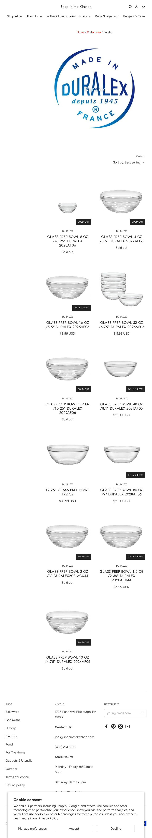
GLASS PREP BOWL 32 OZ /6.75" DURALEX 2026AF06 (121, 324)
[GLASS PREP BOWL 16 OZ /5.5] (67, 287)
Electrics (12, 736)
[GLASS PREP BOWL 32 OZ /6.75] (121, 287)
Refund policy (15, 785)
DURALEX (67, 231)
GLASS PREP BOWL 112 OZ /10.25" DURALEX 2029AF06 (67, 408)
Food (9, 744)
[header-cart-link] (141, 7)
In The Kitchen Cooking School (67, 16)
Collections (94, 32)
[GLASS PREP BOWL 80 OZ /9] (121, 454)
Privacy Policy (48, 818)
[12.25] (67, 454)
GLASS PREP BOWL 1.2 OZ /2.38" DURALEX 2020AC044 (121, 576)
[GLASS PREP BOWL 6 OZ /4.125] (67, 201)
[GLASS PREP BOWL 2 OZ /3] (67, 536)
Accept (74, 828)
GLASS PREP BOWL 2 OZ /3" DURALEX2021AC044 (67, 573)
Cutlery (11, 728)
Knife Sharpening (106, 16)
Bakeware (12, 712)
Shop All (13, 16)
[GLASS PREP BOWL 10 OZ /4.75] (67, 621)
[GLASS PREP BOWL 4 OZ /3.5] (121, 201)
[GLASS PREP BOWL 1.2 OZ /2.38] (121, 536)
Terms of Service (17, 777)
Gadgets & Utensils (19, 760)
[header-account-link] (135, 7)
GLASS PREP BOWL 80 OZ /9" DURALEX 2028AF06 (121, 492)
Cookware (13, 720)
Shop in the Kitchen (76, 6)
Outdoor (11, 769)
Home (80, 32)
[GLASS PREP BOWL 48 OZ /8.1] (121, 368)
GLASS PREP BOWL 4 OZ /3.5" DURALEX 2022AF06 (121, 239)
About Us (32, 16)
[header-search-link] (129, 7)
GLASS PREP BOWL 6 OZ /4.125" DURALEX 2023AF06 (67, 241)
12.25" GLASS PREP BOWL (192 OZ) (67, 492)
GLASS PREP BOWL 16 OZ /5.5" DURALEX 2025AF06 (67, 324)
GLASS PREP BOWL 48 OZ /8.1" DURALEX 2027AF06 (121, 406)
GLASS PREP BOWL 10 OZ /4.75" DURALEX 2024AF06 (67, 659)
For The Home (15, 752)
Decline (116, 828)
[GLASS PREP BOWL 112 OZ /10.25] (67, 368)
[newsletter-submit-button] (142, 713)
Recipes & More (134, 16)
